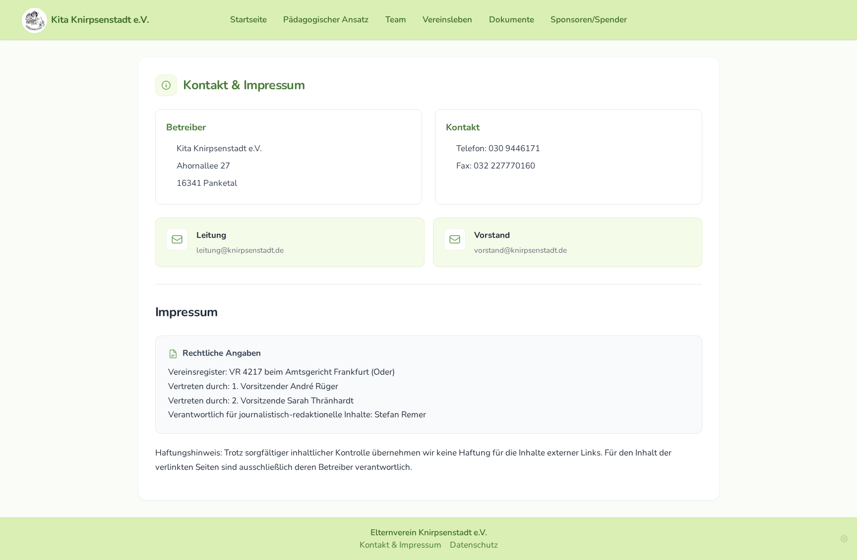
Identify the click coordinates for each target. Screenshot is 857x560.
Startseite (248, 19)
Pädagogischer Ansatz (325, 19)
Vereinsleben (447, 19)
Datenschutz (474, 545)
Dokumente (511, 19)
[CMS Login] (844, 538)
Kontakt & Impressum (400, 545)
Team (395, 19)
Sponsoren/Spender (589, 19)
